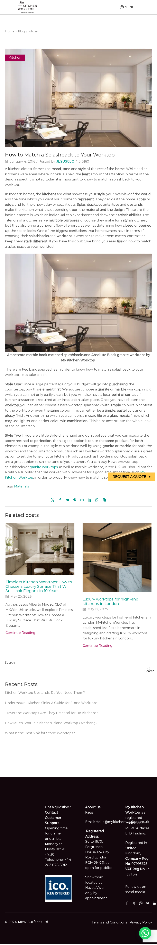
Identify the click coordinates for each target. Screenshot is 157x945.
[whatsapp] (97, 500)
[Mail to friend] (82, 500)
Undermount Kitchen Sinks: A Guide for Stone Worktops (51, 703)
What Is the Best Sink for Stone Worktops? (40, 733)
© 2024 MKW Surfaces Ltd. (27, 922)
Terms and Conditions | (111, 922)
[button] (145, 933)
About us (92, 807)
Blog (21, 31)
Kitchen (33, 31)
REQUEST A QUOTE (129, 477)
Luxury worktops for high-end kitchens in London (110, 601)
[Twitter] (53, 500)
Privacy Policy (141, 922)
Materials (21, 486)
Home (9, 31)
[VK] (67, 500)
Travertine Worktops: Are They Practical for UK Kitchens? (51, 713)
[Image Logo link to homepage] (27, 7)
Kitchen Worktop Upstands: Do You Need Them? (45, 693)
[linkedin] (89, 500)
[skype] (103, 500)
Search (10, 662)
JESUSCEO (65, 161)
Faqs (89, 812)
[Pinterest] (74, 500)
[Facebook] (60, 500)
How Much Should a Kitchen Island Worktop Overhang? (51, 723)
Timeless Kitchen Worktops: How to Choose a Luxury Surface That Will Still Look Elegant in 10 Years (39, 586)
